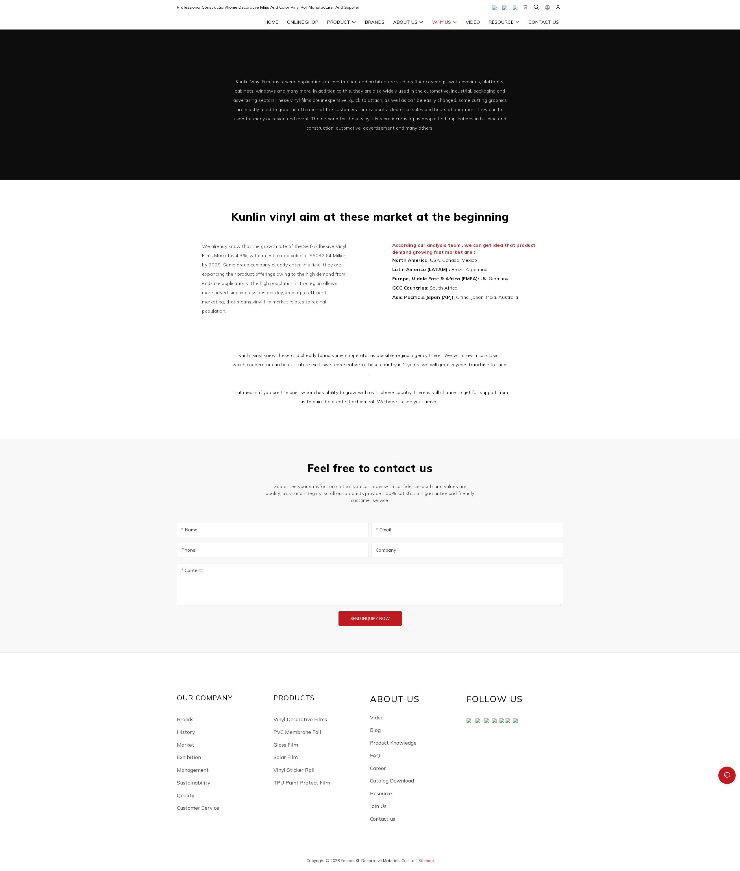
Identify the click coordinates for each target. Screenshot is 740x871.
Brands (185, 719)
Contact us (382, 818)
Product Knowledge (393, 742)
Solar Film (285, 757)
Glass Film (285, 744)
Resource (381, 793)
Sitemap (426, 860)
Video (377, 717)
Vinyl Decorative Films (300, 719)
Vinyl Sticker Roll (293, 770)
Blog (375, 730)
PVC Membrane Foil (297, 732)
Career (378, 768)
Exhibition (189, 757)
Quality (185, 795)
